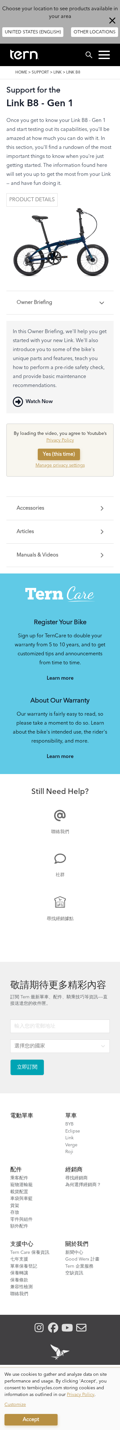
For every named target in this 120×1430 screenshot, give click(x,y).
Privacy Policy (60, 440)
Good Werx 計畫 (82, 1259)
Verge (71, 1145)
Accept (31, 1419)
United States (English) (33, 32)
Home (21, 72)
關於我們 (76, 1244)
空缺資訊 (74, 1273)
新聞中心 (74, 1252)
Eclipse (72, 1131)
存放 (14, 1212)
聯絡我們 (60, 832)
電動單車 (21, 1116)
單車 (71, 1116)
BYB (69, 1124)
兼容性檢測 (21, 1287)
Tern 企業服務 (79, 1266)
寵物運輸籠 (21, 1185)
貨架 (14, 1205)
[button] (104, 55)
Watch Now (39, 401)
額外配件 (19, 1226)
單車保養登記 (23, 1266)
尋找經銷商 (76, 1178)
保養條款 (19, 1280)
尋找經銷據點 (60, 919)
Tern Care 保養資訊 (29, 1252)
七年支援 (19, 1259)
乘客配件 (19, 1178)
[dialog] (60, 1399)
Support (40, 72)
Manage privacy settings (60, 465)
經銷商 (74, 1170)
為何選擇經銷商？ (83, 1185)
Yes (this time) (59, 454)
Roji (69, 1152)
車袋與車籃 (21, 1198)
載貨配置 (19, 1192)
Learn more (60, 678)
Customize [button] (15, 1404)
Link (57, 72)
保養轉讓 (19, 1273)
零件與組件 (21, 1219)
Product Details (32, 199)
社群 (60, 875)
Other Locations (95, 32)
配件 (16, 1170)
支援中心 (21, 1244)
